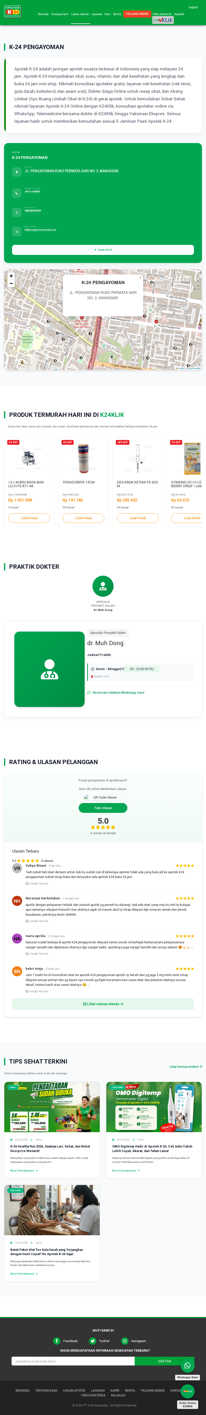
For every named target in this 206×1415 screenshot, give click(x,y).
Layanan (97, 14)
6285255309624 (33, 210)
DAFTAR (164, 1361)
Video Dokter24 (162, 14)
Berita (117, 14)
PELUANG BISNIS (153, 1390)
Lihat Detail (29, 518)
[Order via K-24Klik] (188, 1391)
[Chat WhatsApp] (188, 1366)
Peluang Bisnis (137, 14)
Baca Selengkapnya (22, 1170)
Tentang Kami (60, 14)
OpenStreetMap (193, 368)
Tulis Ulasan (103, 808)
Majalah (179, 14)
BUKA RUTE (105, 249)
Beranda (44, 14)
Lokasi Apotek (80, 14)
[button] (140, 278)
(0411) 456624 (32, 191)
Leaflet (181, 368)
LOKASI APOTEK (74, 1390)
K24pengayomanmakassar (40, 229)
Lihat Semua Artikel (184, 1067)
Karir (108, 14)
